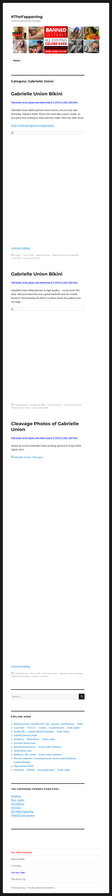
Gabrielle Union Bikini (36, 93)
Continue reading (20, 248)
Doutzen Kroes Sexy (25, 743)
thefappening (21, 405)
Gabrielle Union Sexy (20, 408)
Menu (17, 60)
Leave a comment (31, 258)
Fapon (18, 255)
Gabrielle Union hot (61, 255)
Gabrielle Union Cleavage (70, 673)
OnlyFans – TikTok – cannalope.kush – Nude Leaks (42, 769)
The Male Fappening (22, 811)
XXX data (16, 807)
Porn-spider (17, 800)
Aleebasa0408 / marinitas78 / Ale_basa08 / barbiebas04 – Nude (48, 724)
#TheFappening (27, 16)
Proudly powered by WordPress (41, 888)
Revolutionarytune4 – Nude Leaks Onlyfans (37, 747)
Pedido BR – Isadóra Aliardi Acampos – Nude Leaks (41, 731)
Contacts (16, 866)
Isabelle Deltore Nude (25, 735)
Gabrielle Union (43, 255)
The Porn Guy (18, 879)
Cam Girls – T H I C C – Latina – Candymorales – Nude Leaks (47, 727)
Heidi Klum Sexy (23, 750)
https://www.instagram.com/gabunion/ (32, 125)
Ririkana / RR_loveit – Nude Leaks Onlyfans (38, 754)
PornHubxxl (17, 804)
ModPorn (16, 796)
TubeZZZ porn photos (23, 815)
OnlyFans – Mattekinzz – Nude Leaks (34, 739)
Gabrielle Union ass (72, 405)
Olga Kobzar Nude (23, 766)
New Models (18, 859)
